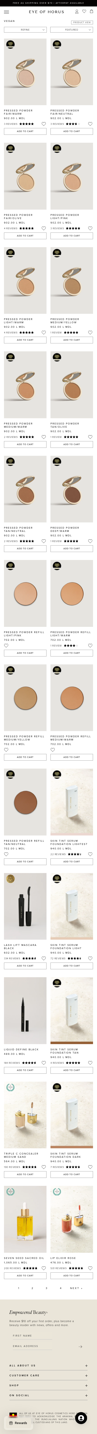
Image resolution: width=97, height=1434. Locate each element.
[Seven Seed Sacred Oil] (25, 1219)
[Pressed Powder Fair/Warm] (25, 72)
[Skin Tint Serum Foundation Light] (71, 906)
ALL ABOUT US (22, 1365)
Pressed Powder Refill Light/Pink (24, 634)
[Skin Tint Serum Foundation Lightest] (71, 802)
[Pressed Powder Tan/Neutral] (25, 489)
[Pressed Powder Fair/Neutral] (71, 72)
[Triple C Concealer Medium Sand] (25, 1115)
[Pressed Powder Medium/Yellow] (71, 280)
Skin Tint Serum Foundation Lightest (69, 842)
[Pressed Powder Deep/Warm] (71, 489)
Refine (25, 29)
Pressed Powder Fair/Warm (18, 112)
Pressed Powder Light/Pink (64, 217)
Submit (80, 1346)
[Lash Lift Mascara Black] (25, 906)
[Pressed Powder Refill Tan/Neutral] (25, 802)
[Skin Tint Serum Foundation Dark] (71, 1115)
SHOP (14, 1385)
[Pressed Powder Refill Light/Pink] (25, 593)
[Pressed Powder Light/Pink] (71, 176)
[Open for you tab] (81, 1418)
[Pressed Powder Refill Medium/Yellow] (25, 697)
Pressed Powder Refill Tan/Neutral (24, 842)
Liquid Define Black (21, 1049)
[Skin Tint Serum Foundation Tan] (71, 1010)
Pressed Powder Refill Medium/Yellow (24, 738)
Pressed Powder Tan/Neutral (18, 529)
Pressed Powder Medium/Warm (18, 425)
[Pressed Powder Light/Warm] (25, 280)
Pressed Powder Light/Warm (18, 321)
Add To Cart (25, 131)
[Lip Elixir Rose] (71, 1219)
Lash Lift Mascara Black (20, 947)
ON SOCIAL (19, 1395)
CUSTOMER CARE (24, 1375)
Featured (71, 29)
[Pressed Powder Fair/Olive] (25, 176)
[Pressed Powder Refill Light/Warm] (71, 593)
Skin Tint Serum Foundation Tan (64, 1051)
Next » (76, 1288)
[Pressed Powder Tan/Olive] (71, 384)
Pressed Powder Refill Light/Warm (70, 634)
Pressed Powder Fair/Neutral (64, 112)
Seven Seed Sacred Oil (24, 1258)
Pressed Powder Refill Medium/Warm (70, 738)
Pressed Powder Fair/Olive (18, 217)
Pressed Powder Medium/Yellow (64, 321)
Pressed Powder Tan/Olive (64, 425)
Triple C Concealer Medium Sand (21, 1155)
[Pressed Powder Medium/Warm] (25, 384)
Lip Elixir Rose (63, 1258)
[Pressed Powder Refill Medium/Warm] (71, 697)
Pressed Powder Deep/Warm (64, 529)
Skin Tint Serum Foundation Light (66, 947)
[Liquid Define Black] (25, 1010)
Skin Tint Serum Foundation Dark (65, 1155)
